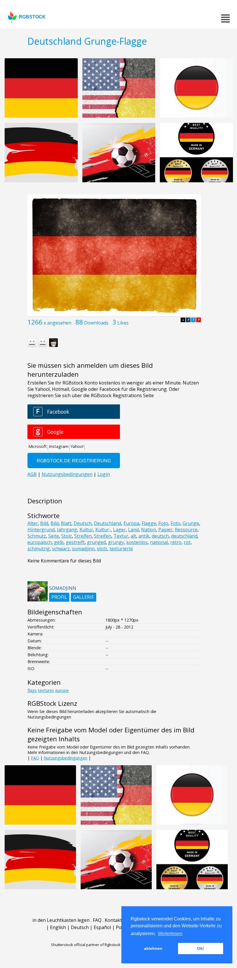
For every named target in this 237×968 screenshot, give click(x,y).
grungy (116, 542)
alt (133, 536)
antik (143, 536)
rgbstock (32, 16)
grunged (96, 542)
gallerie (83, 597)
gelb (59, 542)
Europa (131, 523)
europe (62, 690)
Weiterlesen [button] (170, 933)
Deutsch (83, 523)
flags (32, 690)
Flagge (149, 523)
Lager (119, 529)
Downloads (96, 323)
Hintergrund (41, 529)
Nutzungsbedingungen (65, 758)
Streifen (83, 536)
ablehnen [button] (153, 948)
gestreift (75, 542)
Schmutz (36, 536)
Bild (44, 523)
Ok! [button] (200, 948)
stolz (102, 548)
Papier (165, 529)
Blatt (66, 523)
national (159, 542)
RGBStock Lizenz (52, 703)
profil (59, 597)
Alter (32, 523)
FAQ (35, 758)
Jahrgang (67, 529)
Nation (148, 529)
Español (102, 927)
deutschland (184, 536)
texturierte (121, 548)
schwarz (61, 548)
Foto (163, 523)
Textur (121, 536)
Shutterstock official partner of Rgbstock (86, 944)
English (58, 927)
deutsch (160, 536)
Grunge (191, 523)
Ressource (186, 529)
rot (187, 542)
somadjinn (83, 548)
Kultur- (103, 529)
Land (133, 529)
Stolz (66, 536)
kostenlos (137, 542)
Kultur (86, 529)
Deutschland (107, 523)
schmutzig (38, 548)
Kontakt (113, 920)
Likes (123, 323)
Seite (53, 536)
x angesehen (57, 323)
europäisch (39, 542)
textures (46, 690)
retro (176, 542)
